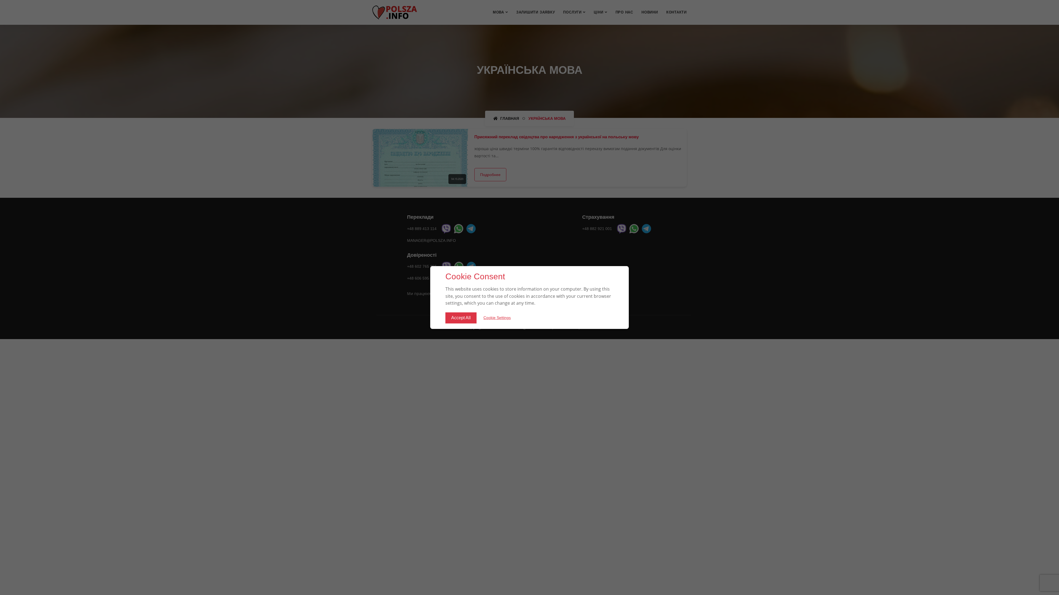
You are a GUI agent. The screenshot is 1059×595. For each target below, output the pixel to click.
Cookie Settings (497, 317)
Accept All (461, 317)
